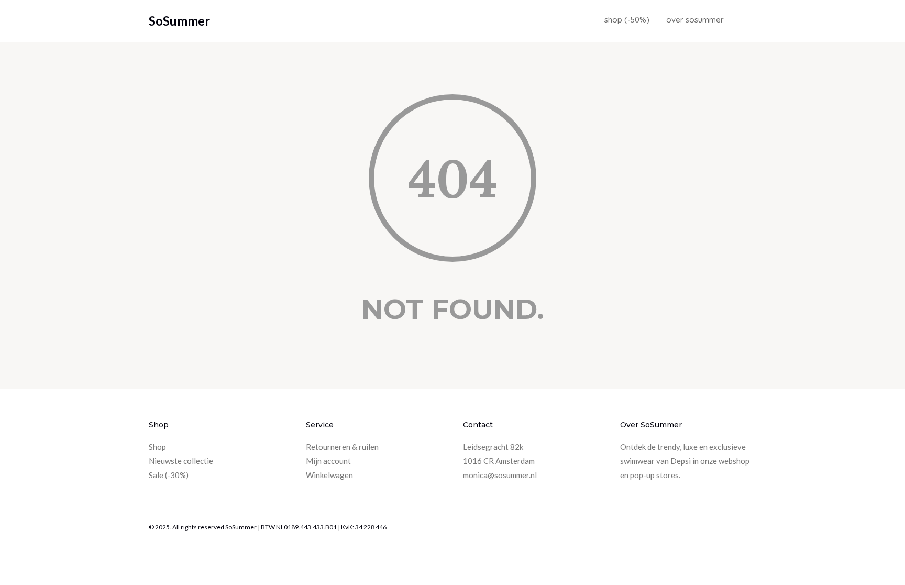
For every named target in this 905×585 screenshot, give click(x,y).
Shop (157, 446)
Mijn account (328, 461)
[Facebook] (745, 528)
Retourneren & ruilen (342, 446)
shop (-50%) (626, 20)
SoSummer (179, 20)
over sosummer (695, 20)
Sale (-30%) (169, 475)
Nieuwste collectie (181, 461)
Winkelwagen (329, 475)
